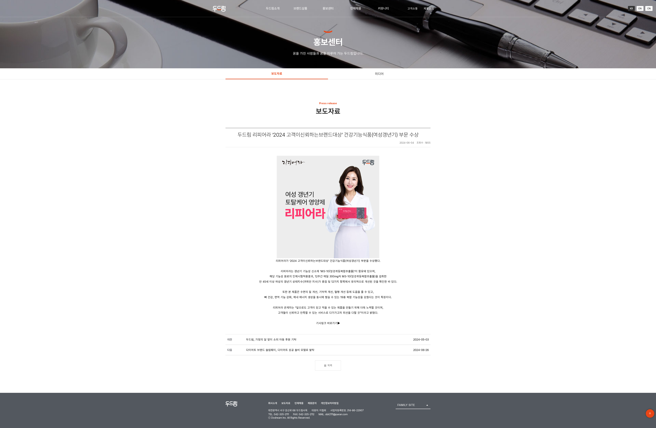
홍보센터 (328, 8)
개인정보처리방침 (330, 403)
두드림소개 (272, 8)
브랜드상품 (300, 8)
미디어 (379, 74)
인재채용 (355, 8)
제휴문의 (429, 8)
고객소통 (412, 8)
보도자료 (276, 73)
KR (631, 8)
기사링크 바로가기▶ (328, 323)
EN (640, 8)
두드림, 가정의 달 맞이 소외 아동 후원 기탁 (271, 339)
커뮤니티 (383, 8)
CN (649, 8)
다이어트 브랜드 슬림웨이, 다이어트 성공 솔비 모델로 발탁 (280, 350)
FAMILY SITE (406, 405)
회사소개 (272, 403)
